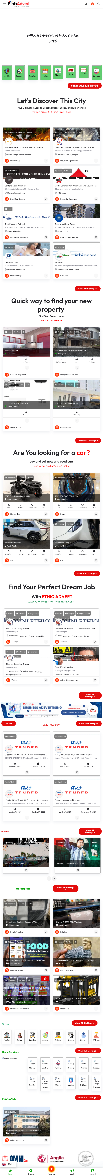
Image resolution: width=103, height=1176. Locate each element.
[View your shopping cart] (92, 4)
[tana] (86, 1159)
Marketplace (23, 888)
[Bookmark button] (46, 161)
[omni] (17, 1159)
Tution (5, 1024)
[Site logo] (19, 4)
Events (5, 831)
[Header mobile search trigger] (98, 4)
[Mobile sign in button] (86, 4)
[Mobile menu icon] (4, 4)
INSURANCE (9, 1098)
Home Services (10, 1052)
